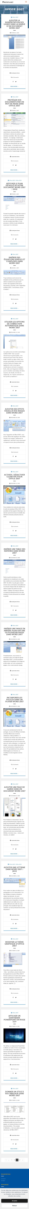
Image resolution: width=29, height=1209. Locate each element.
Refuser (14, 1205)
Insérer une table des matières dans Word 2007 (14, 551)
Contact (3, 1180)
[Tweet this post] (16, 82)
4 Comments (15, 235)
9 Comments (15, 299)
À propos (3, 1178)
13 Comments (15, 1139)
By (15, 73)
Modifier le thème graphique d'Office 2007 (14, 944)
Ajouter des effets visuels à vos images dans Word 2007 (14, 411)
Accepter (14, 1201)
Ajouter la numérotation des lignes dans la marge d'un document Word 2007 (14, 24)
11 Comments (15, 606)
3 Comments (15, 919)
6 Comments (15, 161)
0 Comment (15, 452)
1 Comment (15, 386)
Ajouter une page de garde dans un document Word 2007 (14, 789)
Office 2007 (15, 17)
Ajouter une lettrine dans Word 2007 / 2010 (14, 869)
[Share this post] (13, 82)
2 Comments (15, 764)
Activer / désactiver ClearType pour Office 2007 (14, 477)
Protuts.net (7, 2)
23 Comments (15, 77)
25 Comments (15, 1069)
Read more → (14, 86)
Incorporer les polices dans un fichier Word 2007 (14, 699)
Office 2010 (18, 180)
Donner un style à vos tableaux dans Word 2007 (14, 1093)
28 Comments (15, 675)
